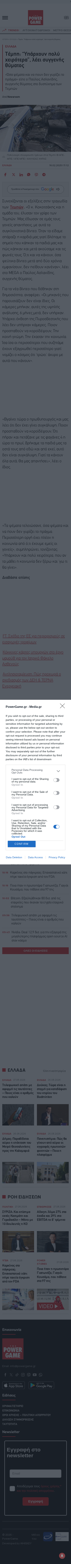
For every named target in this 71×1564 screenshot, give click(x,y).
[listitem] (35, 771)
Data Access (35, 857)
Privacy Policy (57, 857)
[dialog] (35, 782)
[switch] (56, 780)
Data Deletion (14, 857)
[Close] (63, 707)
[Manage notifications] (62, 1556)
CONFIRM (22, 843)
